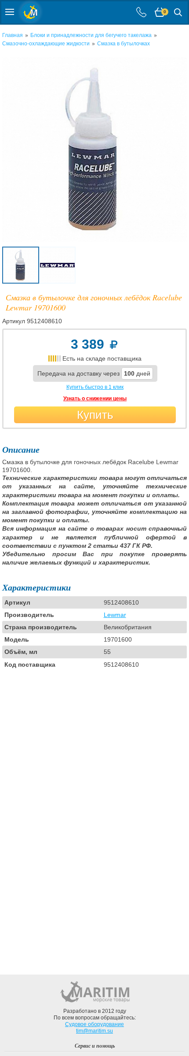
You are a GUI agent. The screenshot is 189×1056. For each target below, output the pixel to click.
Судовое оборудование (94, 1024)
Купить (95, 414)
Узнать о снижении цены (95, 398)
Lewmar (115, 614)
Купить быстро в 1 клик (95, 387)
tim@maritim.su (94, 1031)
